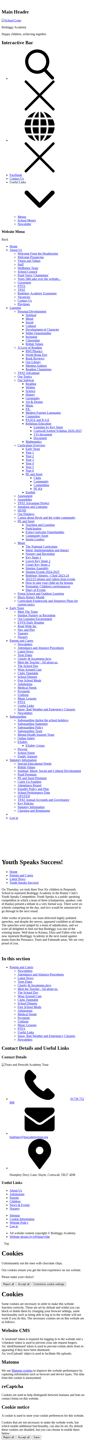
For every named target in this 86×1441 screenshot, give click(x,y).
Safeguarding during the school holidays (43, 720)
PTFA (21, 286)
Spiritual (31, 315)
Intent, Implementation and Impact (47, 550)
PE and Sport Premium (32, 778)
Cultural (31, 326)
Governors (24, 282)
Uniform (23, 695)
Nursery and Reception (40, 553)
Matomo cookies (22, 1370)
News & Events (20, 1205)
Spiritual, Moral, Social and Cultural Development (49, 771)
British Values (34, 344)
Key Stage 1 (33, 557)
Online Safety (26, 738)
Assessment (25, 496)
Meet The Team (28, 611)
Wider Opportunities (38, 333)
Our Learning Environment (35, 619)
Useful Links (26, 705)
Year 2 (30, 456)
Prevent (22, 749)
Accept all (24, 1284)
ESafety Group (35, 745)
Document (40, 438)
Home (13, 246)
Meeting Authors (36, 365)
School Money (27, 220)
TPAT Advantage (29, 373)
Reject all (8, 1284)
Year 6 (30, 470)
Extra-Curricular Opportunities (45, 532)
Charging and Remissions (34, 810)
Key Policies (26, 803)
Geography (33, 398)
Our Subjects (26, 380)
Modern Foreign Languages (43, 412)
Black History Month (31, 597)
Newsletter (24, 224)
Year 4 (30, 463)
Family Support (27, 756)
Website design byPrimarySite (30, 1236)
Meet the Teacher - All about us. (38, 662)
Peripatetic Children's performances (48, 586)
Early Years (33, 449)
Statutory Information (23, 760)
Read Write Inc (27, 626)
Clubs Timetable (28, 673)
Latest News (25, 651)
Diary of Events (36, 590)
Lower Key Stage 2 (38, 561)
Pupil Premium (27, 774)
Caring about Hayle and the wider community (46, 517)
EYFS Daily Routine (31, 622)
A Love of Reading (30, 347)
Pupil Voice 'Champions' (33, 275)
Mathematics (34, 441)
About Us (16, 250)
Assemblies (25, 499)
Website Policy (19, 1222)
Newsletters (25, 644)
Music (29, 405)
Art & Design (34, 402)
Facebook (16, 175)
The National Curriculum (41, 546)
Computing (33, 416)
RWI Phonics (34, 351)
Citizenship (33, 340)
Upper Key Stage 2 (38, 564)
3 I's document (43, 434)
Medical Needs (27, 687)
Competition (41, 485)
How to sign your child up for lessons (49, 582)
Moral (29, 318)
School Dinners (27, 676)
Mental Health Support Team (36, 734)
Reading (31, 383)
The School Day (28, 666)
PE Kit (38, 488)
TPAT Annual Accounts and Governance (43, 799)
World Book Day (36, 355)
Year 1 (30, 452)
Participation (33, 528)
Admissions (25, 684)
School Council (27, 271)
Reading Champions (38, 369)
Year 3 (30, 459)
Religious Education (38, 423)
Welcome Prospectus (31, 257)
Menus (22, 216)
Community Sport (37, 535)
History (30, 394)
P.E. (28, 409)
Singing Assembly (37, 568)
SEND (22, 510)
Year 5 (30, 467)
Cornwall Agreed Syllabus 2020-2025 (58, 431)
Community (41, 481)
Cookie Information (22, 1219)
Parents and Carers (21, 640)
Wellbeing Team (28, 268)
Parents (14, 1197)
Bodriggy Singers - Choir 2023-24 (47, 575)
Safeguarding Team (30, 731)
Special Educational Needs (34, 763)
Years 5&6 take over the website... (39, 279)
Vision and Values (29, 260)
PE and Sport (34, 474)
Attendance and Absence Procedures (41, 648)
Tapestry (23, 633)
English (30, 492)
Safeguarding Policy (30, 727)
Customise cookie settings (49, 1284)
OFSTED (24, 796)
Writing (30, 387)
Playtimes (24, 304)
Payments (24, 691)
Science (30, 391)
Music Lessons (27, 698)
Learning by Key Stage (48, 427)
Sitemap (15, 1215)
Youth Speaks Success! (24, 882)
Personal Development (32, 311)
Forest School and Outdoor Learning (41, 593)
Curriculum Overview (31, 445)
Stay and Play (26, 629)
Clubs (37, 478)
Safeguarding (18, 716)
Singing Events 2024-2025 (42, 572)
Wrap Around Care (30, 669)
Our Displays (26, 514)
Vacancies (24, 297)
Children (15, 1201)
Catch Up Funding (29, 781)
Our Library (33, 362)
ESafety (23, 742)
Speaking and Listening (32, 506)
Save (37, 1437)
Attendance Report (29, 785)
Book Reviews (35, 358)
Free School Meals (29, 680)
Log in (14, 818)
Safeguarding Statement (33, 724)
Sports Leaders (35, 539)
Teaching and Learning (40, 525)
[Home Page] (11, 20)
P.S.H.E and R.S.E (37, 420)
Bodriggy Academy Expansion (37, 293)
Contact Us (17, 178)
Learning (15, 308)
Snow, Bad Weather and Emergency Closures (46, 709)
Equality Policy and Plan (33, 789)
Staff (21, 264)
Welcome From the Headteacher (38, 253)
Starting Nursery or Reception (36, 615)
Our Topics (25, 376)
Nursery (23, 637)
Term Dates (25, 655)
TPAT (21, 289)
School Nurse (26, 752)
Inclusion (31, 336)
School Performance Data (34, 792)
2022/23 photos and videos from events (50, 579)
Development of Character (42, 329)
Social (29, 322)
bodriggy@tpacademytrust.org (29, 1137)
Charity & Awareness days (34, 658)
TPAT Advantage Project (33, 503)
